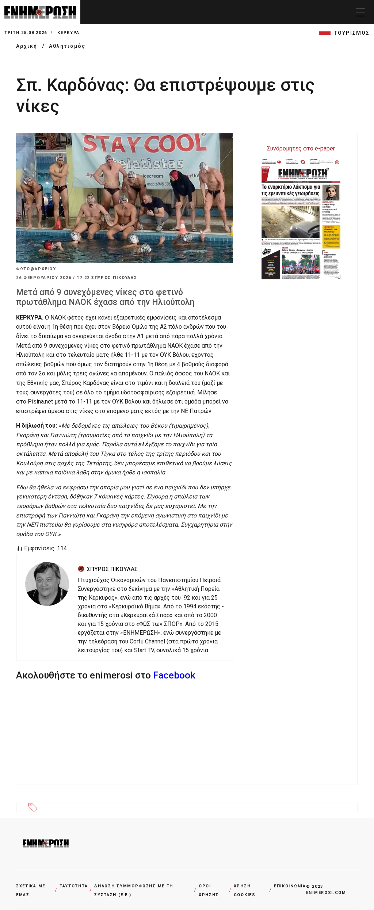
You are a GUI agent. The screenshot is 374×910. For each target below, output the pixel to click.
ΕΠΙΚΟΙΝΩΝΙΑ (290, 886)
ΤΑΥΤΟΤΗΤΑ (74, 886)
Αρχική (27, 46)
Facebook (174, 675)
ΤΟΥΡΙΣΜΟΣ (351, 33)
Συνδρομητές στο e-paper (301, 148)
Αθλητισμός (67, 46)
